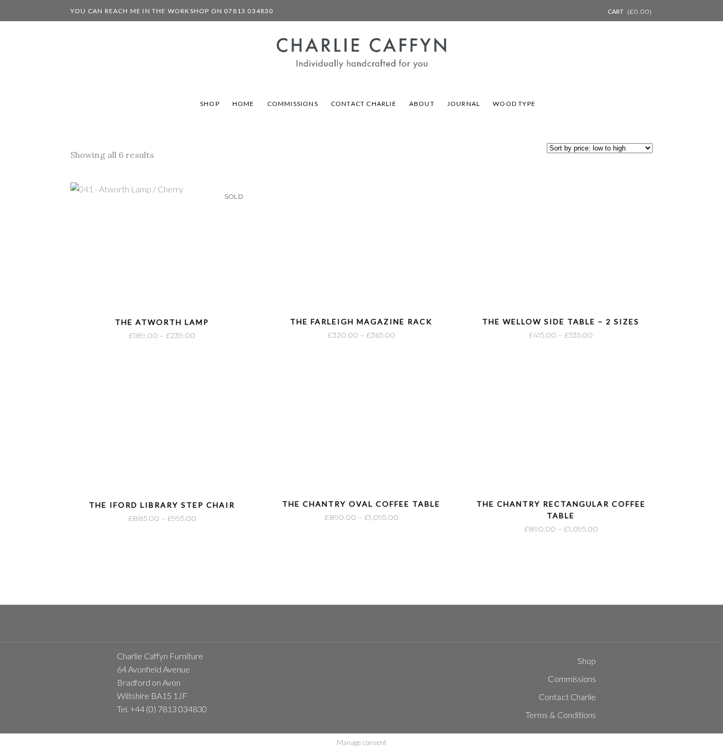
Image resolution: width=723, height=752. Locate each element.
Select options (129, 336)
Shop (586, 661)
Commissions (572, 679)
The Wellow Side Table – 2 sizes (560, 321)
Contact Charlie (568, 697)
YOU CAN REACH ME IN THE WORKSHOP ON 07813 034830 (172, 11)
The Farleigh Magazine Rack (361, 321)
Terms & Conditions (561, 715)
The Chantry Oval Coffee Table (361, 503)
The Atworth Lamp (162, 321)
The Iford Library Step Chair (162, 504)
